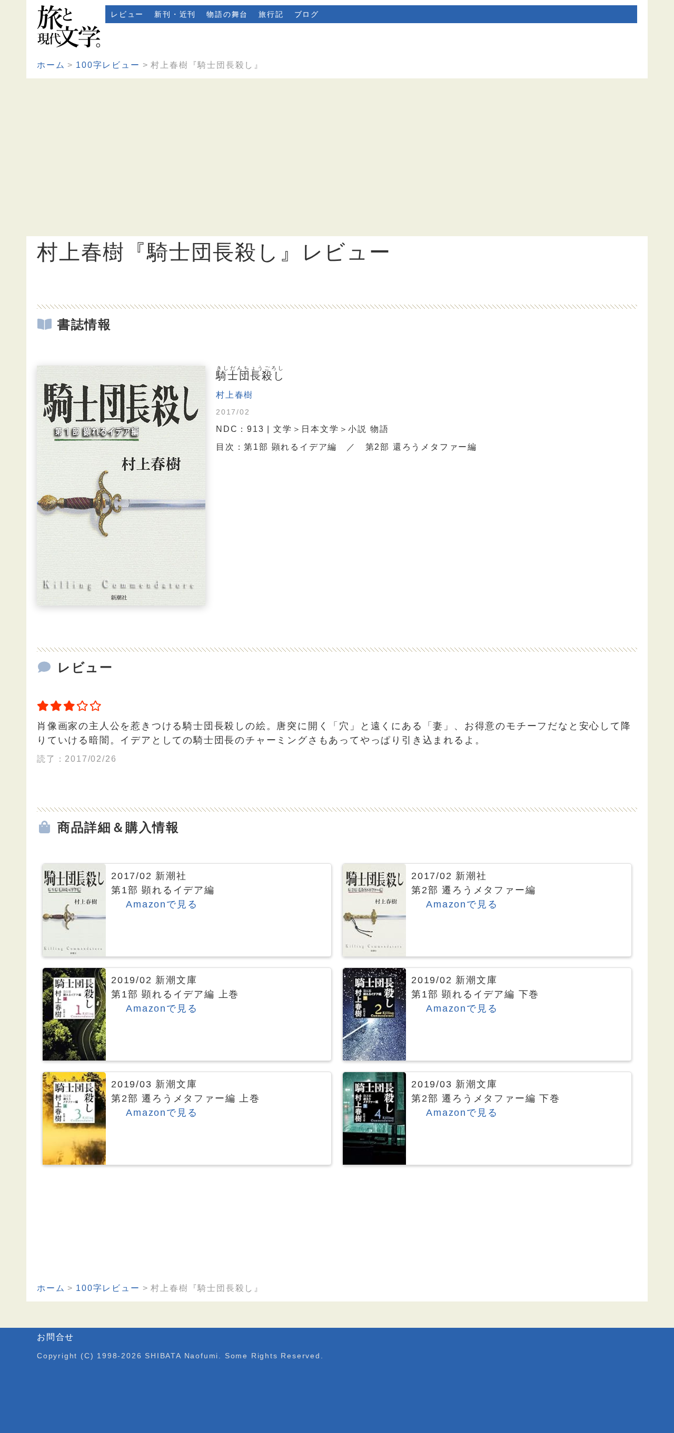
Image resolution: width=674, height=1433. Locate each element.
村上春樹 (234, 394)
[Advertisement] (337, 157)
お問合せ (55, 1337)
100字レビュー (108, 64)
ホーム (51, 64)
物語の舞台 (227, 14)
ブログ (306, 14)
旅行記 (271, 14)
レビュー (127, 14)
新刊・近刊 (175, 14)
